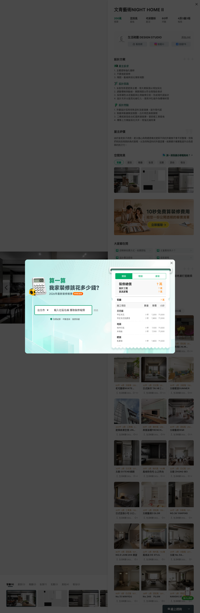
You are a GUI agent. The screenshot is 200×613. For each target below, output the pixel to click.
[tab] (123, 276)
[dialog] (100, 306)
